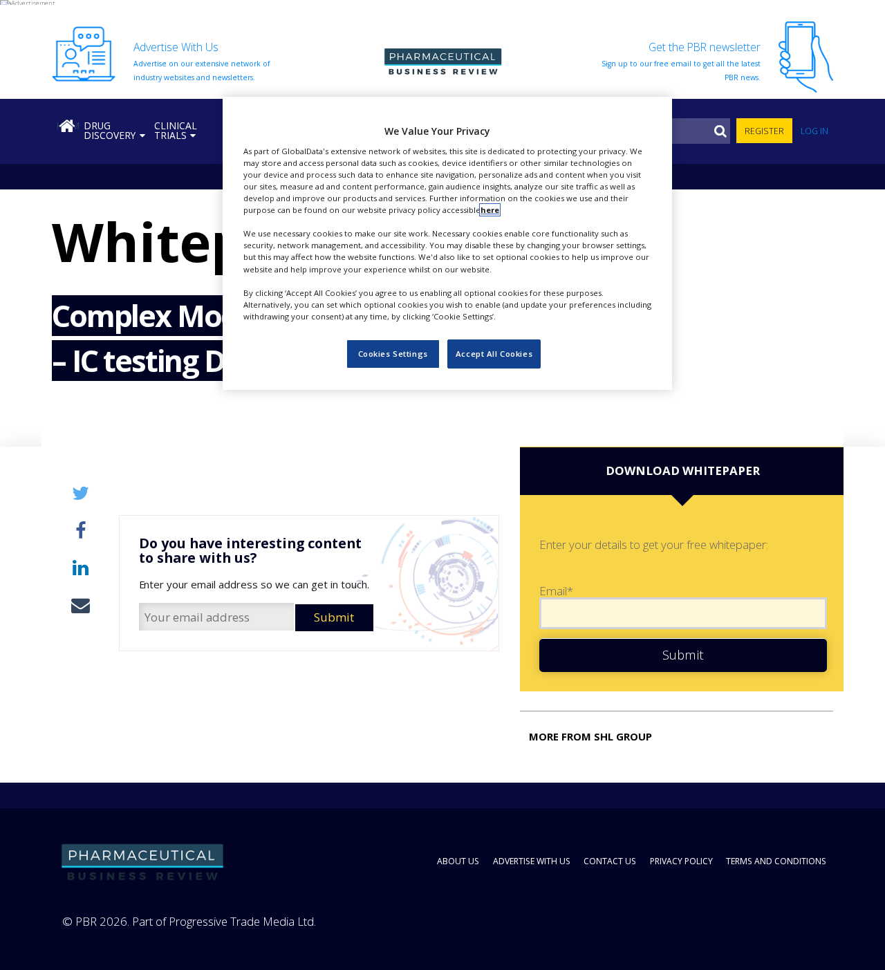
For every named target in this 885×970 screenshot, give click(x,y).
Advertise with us (531, 861)
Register (764, 131)
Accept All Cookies (494, 353)
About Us (458, 861)
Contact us (610, 861)
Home (68, 125)
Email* (556, 591)
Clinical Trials (175, 130)
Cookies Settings (393, 353)
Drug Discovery (110, 130)
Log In (814, 131)
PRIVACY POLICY (681, 861)
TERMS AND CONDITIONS (776, 861)
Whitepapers (93, 241)
